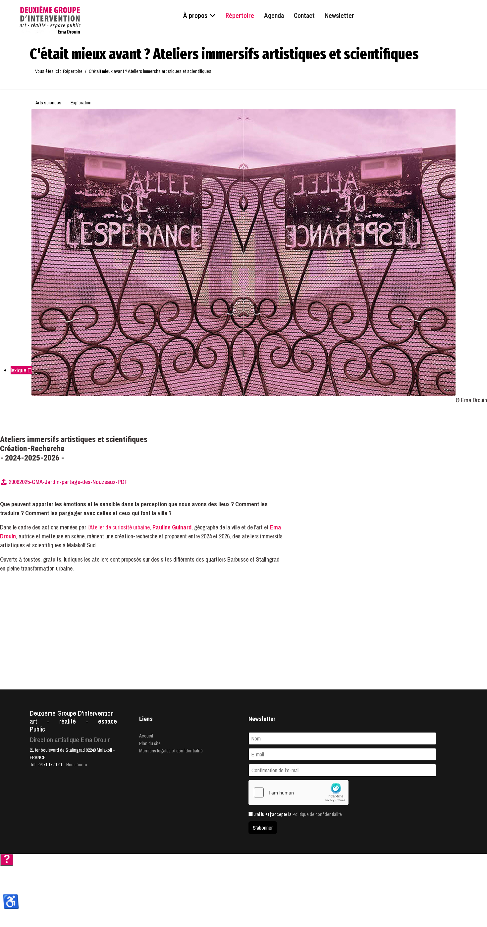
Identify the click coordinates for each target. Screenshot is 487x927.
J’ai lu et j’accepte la (297, 814)
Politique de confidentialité (317, 814)
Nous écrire (76, 765)
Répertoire (240, 16)
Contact (304, 16)
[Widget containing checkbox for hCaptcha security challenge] (298, 792)
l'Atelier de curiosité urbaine (118, 527)
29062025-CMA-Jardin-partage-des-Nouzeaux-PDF (67, 482)
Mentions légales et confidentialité (171, 751)
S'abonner (263, 827)
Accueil (146, 736)
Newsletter (339, 16)
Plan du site (150, 743)
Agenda (274, 16)
